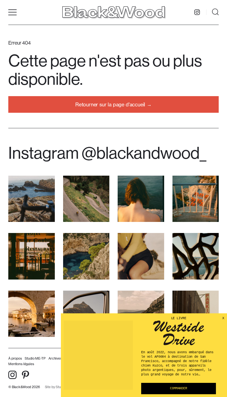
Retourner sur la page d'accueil (110, 104)
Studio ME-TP (35, 358)
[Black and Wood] (113, 12)
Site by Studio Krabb (60, 387)
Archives (55, 358)
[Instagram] (197, 12)
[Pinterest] (25, 375)
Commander (178, 388)
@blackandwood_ (144, 152)
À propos (15, 358)
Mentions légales (21, 364)
